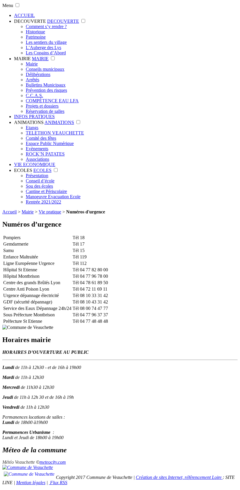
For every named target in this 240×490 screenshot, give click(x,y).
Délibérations (38, 74)
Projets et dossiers (42, 105)
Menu (7, 5)
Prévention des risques (46, 90)
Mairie (32, 63)
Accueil (9, 211)
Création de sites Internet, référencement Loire (179, 477)
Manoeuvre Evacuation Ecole (53, 196)
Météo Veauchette (18, 462)
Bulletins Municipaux (46, 84)
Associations (37, 159)
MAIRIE (22, 58)
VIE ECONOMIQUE (34, 164)
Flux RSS (58, 482)
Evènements (37, 148)
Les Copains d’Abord (46, 52)
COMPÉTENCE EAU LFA (52, 100)
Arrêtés (32, 79)
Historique (35, 31)
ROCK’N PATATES (45, 153)
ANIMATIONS (29, 122)
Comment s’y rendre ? (46, 26)
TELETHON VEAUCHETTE (55, 132)
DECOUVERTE (30, 21)
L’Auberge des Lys (43, 47)
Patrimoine (36, 36)
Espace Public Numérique (50, 143)
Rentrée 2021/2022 (43, 201)
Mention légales (30, 482)
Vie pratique (50, 211)
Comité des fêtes (41, 138)
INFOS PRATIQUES (34, 116)
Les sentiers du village (46, 42)
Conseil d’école (40, 180)
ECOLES (23, 170)
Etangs (32, 127)
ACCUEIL (24, 15)
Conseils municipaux (45, 69)
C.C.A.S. (34, 95)
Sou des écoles (39, 186)
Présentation (37, 175)
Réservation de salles (45, 111)
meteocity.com (53, 462)
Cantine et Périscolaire (46, 191)
